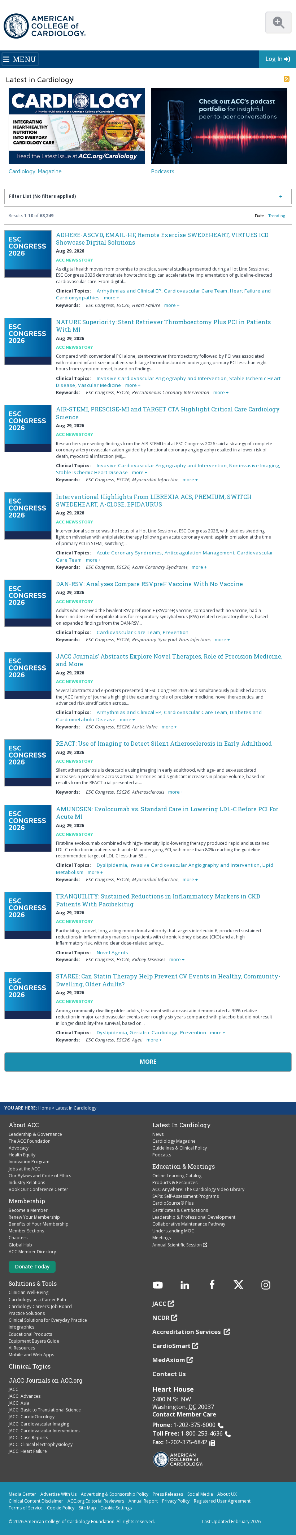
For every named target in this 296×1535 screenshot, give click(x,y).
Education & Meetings (183, 1166)
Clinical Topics (30, 1366)
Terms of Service (26, 1508)
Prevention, (194, 1032)
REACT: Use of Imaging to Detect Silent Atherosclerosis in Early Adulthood (164, 743)
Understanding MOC (173, 1231)
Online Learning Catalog (176, 1176)
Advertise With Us (58, 1494)
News (158, 1134)
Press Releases (168, 1494)
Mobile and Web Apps (31, 1355)
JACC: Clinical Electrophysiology (41, 1444)
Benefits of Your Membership (39, 1224)
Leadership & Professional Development (193, 1217)
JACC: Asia (19, 1403)
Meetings (161, 1238)
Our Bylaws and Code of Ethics (40, 1176)
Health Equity (22, 1155)
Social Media (200, 1494)
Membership (27, 1201)
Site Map (87, 1508)
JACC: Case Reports (28, 1437)
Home (44, 1108)
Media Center (22, 1494)
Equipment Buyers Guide (34, 1341)
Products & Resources (174, 1182)
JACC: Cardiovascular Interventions (44, 1431)
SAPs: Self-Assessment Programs (185, 1196)
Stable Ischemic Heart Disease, (93, 472)
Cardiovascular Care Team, (197, 290)
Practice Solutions (27, 1313)
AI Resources (22, 1348)
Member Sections (26, 1231)
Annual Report (143, 1501)
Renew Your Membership (34, 1217)
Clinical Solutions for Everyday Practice (48, 1320)
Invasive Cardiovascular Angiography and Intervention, (163, 378)
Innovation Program (29, 1162)
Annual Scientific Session (177, 1245)
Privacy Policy (176, 1501)
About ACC (24, 1125)
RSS (287, 79)
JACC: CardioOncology (32, 1417)
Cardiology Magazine (35, 171)
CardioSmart (171, 1346)
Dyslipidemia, (113, 865)
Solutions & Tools (33, 1283)
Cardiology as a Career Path (37, 1300)
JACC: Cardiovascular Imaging (39, 1424)
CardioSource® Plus (172, 1203)
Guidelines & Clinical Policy (179, 1148)
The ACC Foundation (30, 1141)
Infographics (21, 1327)
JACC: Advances (24, 1396)
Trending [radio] (276, 215)
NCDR (161, 1317)
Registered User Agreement (222, 1501)
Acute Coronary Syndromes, (131, 552)
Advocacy (19, 1148)
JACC (13, 1389)
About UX (227, 1494)
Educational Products (30, 1334)
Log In (274, 59)
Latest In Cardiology (181, 1125)
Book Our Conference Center (38, 1189)
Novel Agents (112, 952)
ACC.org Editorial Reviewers (96, 1501)
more (110, 298)
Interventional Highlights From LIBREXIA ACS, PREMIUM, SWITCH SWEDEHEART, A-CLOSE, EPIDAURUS (154, 500)
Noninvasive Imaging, (254, 465)
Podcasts (162, 171)
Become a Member (28, 1210)
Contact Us (169, 1374)
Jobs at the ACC (24, 1169)
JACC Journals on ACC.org (46, 1380)
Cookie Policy (60, 1508)
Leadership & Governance (35, 1134)
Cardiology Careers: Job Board (40, 1306)
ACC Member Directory (32, 1252)
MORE (148, 1062)
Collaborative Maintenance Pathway (188, 1224)
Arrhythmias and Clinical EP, (130, 290)
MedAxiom (168, 1360)
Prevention (176, 632)
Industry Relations (27, 1182)
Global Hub (20, 1245)
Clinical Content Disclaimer (36, 1501)
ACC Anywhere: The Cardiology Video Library (198, 1189)
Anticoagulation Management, (201, 552)
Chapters (18, 1238)
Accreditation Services (187, 1331)
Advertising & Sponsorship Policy (114, 1494)
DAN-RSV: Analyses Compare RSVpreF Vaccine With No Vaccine (149, 584)
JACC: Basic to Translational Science (45, 1410)
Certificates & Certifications (180, 1210)
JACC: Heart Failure (28, 1451)
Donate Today (32, 1266)
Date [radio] (259, 215)
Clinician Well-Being (28, 1292)
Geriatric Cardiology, (155, 1032)
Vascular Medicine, (101, 385)
